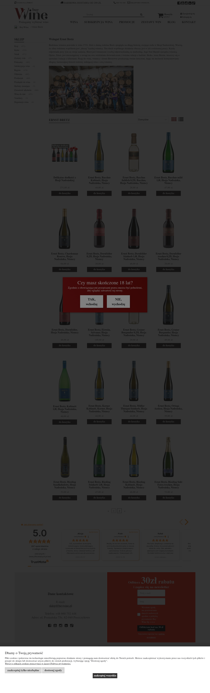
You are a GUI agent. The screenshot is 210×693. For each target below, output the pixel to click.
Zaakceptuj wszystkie (105, 675)
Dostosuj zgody (53, 670)
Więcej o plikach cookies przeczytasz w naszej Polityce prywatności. (38, 663)
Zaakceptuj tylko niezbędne (23, 670)
